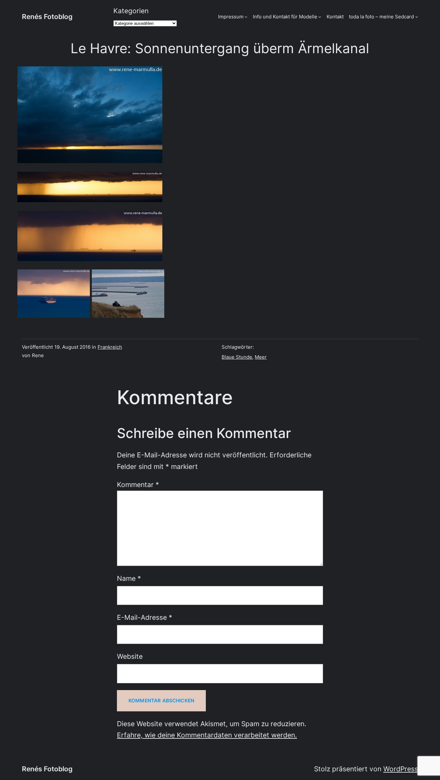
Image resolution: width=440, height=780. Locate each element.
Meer (261, 357)
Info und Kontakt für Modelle (285, 17)
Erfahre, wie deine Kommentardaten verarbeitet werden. (207, 735)
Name (129, 578)
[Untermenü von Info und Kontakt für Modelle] (319, 16)
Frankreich (110, 347)
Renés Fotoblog (47, 17)
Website (130, 656)
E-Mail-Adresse (144, 617)
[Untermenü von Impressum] (245, 16)
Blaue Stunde (237, 357)
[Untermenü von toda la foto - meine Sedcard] (416, 16)
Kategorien (130, 11)
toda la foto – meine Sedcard (381, 17)
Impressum (231, 17)
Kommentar (138, 485)
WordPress (400, 769)
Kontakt (335, 17)
